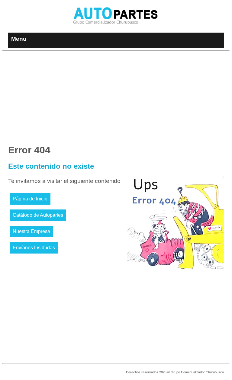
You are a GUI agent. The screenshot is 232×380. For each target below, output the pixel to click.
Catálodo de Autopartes (38, 215)
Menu (19, 39)
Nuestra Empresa (31, 231)
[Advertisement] (116, 95)
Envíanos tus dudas (34, 247)
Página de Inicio (30, 198)
